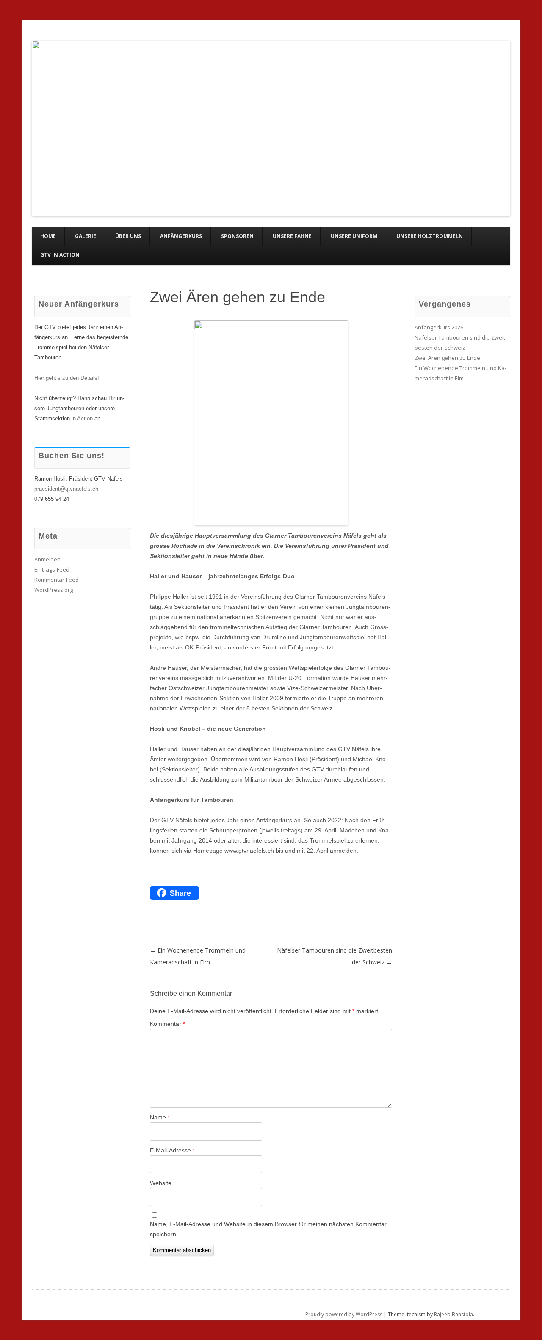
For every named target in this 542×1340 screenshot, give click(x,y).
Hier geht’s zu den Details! (66, 378)
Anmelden (47, 559)
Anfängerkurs (181, 236)
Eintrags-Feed (51, 569)
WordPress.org (53, 590)
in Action (82, 418)
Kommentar (167, 1023)
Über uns (128, 236)
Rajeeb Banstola (453, 1314)
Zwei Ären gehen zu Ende (237, 297)
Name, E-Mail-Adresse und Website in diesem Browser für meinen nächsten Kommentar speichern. (268, 1229)
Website (160, 1183)
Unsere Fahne (292, 236)
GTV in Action (60, 254)
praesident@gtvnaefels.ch (66, 489)
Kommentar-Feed (56, 579)
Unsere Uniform (354, 236)
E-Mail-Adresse (172, 1150)
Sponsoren (237, 236)
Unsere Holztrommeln (429, 236)
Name (160, 1117)
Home (48, 236)
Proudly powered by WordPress (343, 1314)
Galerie (85, 236)
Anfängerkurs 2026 (439, 327)
